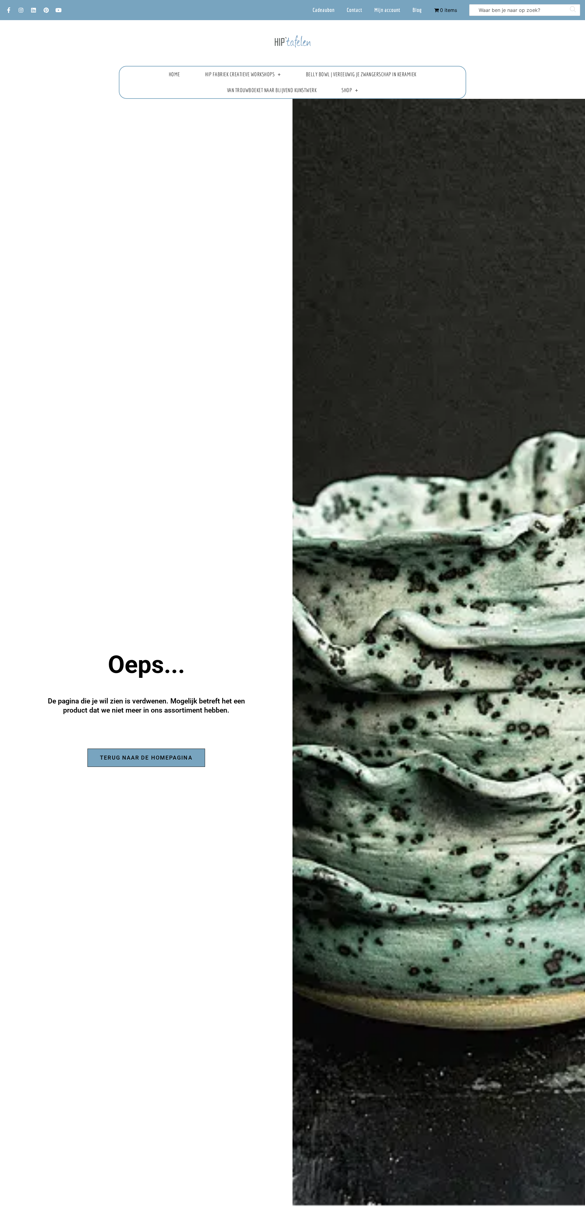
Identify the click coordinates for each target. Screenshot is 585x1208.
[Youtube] (58, 10)
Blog (417, 10)
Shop (347, 90)
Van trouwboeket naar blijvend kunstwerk (272, 90)
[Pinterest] (46, 10)
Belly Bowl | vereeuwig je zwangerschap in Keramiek (361, 74)
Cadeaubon (324, 10)
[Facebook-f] (8, 10)
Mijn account (387, 10)
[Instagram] (21, 10)
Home (174, 74)
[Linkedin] (33, 10)
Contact (354, 10)
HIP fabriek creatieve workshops (240, 74)
